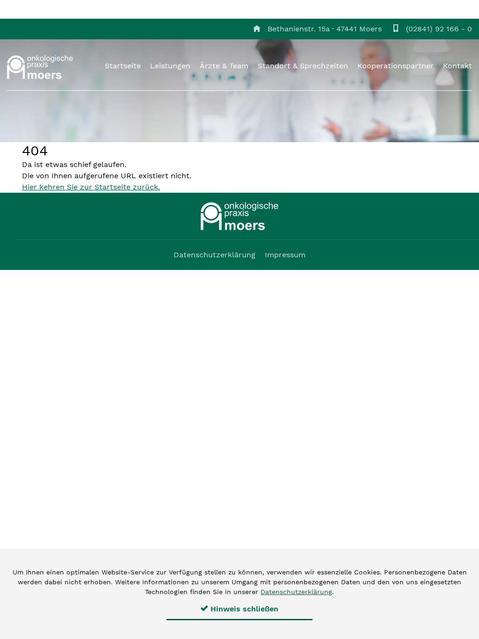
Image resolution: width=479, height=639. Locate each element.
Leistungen (170, 65)
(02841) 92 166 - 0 (439, 28)
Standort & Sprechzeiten (303, 65)
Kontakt (457, 65)
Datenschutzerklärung (214, 254)
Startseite (123, 65)
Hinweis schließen (243, 608)
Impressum (285, 254)
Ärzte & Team (224, 65)
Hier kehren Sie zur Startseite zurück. (91, 186)
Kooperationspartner (395, 65)
